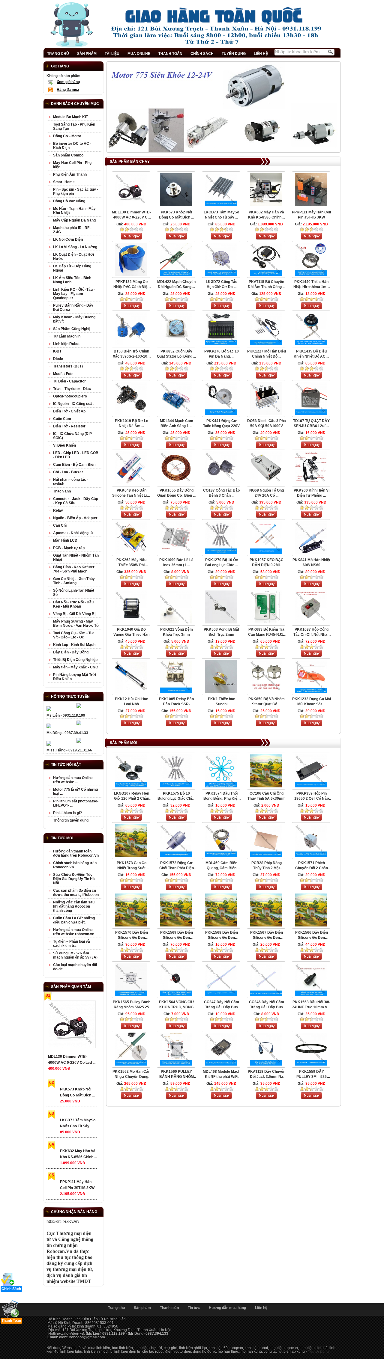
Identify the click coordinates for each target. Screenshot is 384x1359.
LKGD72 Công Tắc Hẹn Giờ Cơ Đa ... (221, 284)
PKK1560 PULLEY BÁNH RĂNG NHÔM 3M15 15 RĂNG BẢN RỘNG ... (176, 1074)
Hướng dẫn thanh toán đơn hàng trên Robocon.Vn (76, 853)
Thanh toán (169, 1308)
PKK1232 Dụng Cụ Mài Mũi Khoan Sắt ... (311, 701)
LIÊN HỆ (261, 53)
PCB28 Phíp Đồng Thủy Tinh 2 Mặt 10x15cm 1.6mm (266, 866)
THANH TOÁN (170, 53)
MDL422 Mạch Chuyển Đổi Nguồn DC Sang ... (176, 284)
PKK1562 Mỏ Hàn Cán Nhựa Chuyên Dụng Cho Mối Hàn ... (131, 1074)
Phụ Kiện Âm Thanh (70, 174)
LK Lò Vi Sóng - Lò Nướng (75, 247)
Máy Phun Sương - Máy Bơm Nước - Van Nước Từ (76, 623)
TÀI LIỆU (112, 53)
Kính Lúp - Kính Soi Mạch (74, 645)
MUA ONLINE (139, 53)
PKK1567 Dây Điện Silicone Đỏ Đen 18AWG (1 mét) (266, 935)
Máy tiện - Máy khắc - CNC (75, 667)
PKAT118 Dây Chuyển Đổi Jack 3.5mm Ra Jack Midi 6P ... (266, 1074)
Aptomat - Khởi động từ (73, 533)
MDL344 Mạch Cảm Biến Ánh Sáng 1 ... (176, 423)
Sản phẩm (142, 1308)
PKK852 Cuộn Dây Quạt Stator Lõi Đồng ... (176, 353)
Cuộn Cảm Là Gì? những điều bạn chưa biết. (74, 920)
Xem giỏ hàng (68, 82)
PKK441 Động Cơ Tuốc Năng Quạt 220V (221, 423)
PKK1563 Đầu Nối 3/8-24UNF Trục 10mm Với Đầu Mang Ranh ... (311, 1005)
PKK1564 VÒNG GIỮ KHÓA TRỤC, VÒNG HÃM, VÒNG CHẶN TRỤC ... (176, 1005)
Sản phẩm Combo (68, 155)
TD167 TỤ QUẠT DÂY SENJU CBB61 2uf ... (311, 423)
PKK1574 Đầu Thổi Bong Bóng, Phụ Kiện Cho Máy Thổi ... (221, 796)
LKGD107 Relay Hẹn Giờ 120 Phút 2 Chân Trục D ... (131, 796)
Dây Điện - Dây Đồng (70, 652)
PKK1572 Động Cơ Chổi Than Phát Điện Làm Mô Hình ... (176, 866)
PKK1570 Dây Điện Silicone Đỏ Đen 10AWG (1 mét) (131, 935)
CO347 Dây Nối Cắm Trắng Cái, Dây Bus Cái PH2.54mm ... (221, 1005)
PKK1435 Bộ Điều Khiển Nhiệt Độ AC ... (311, 353)
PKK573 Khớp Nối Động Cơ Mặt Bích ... (176, 214)
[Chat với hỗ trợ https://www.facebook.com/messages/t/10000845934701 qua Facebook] (78, 707)
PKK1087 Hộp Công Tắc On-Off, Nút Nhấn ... (311, 632)
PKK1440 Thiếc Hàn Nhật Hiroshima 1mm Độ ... (311, 285)
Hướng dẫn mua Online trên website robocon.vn (73, 932)
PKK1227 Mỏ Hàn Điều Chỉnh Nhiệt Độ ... (266, 353)
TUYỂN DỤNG (234, 53)
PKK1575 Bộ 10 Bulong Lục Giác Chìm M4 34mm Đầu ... (176, 796)
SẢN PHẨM (87, 53)
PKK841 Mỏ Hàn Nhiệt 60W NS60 (311, 562)
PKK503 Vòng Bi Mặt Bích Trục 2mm (221, 632)
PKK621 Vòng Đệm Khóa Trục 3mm (176, 632)
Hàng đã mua (68, 90)
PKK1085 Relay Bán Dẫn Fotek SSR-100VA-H (176, 702)
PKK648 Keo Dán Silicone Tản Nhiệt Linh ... (131, 493)
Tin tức (194, 1308)
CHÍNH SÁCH (202, 53)
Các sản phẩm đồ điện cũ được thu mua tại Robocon (76, 892)
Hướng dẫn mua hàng (227, 1308)
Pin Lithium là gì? (67, 813)
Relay (58, 510)
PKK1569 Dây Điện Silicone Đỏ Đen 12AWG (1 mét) (176, 935)
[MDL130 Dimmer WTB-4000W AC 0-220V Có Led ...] (71, 1026)
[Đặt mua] (131, 238)
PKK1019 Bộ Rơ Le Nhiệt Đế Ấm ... (131, 423)
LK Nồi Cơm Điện (68, 239)
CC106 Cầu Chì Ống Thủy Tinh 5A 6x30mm (267, 796)
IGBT (57, 351)
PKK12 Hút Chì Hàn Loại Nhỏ (131, 701)
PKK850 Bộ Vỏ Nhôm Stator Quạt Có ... (266, 701)
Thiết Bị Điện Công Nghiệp (75, 660)
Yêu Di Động (318, 1351)
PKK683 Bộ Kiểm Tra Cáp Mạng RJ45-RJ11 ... (266, 632)
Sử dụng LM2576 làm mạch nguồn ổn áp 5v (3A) (75, 955)
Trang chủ (116, 1308)
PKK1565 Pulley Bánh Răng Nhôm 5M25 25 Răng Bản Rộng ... (131, 1005)
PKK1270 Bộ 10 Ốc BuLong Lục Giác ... (221, 562)
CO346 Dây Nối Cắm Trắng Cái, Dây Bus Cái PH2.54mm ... (266, 1005)
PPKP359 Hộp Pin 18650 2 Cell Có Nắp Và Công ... (311, 796)
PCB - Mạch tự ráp (69, 548)
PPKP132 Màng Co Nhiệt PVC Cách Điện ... (131, 285)
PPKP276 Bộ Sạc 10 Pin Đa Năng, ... (221, 353)
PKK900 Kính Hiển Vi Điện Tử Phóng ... (311, 493)
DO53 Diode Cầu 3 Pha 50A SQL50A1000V (266, 423)
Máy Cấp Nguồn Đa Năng (74, 220)
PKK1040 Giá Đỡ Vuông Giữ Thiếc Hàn (131, 632)
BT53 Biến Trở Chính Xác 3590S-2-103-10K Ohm (131, 354)
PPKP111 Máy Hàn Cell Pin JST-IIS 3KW (311, 214)
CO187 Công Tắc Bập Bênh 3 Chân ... (221, 493)
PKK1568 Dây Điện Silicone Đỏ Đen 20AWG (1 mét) (221, 935)
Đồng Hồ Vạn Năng (69, 201)
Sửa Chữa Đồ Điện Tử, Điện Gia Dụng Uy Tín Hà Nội (74, 879)
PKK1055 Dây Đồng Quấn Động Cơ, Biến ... (176, 493)
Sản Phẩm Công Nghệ (71, 329)
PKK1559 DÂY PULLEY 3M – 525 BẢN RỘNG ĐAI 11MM (311, 1074)
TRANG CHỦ (58, 53)
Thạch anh (62, 491)
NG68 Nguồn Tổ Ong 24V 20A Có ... (266, 493)
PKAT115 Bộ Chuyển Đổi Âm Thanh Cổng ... (266, 284)
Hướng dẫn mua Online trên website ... (73, 780)
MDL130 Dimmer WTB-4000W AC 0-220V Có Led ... (131, 215)
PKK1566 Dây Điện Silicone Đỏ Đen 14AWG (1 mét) (311, 935)
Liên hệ (261, 1308)
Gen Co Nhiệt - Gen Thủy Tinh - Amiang (74, 581)
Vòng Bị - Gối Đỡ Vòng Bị (74, 614)
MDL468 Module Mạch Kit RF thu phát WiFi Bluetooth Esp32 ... (221, 1074)
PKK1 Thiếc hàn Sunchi (221, 701)
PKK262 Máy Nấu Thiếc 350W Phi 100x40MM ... (131, 563)
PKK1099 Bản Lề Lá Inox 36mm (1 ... (176, 562)
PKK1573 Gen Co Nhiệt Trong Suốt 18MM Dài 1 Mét (131, 866)
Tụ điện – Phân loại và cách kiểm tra (71, 943)
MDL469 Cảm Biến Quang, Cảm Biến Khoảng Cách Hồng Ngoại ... (221, 866)
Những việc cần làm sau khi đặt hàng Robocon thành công (73, 906)
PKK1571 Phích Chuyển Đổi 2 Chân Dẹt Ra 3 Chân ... (311, 866)
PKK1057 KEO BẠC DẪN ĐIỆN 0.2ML (267, 562)
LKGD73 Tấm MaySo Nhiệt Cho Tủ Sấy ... (221, 214)
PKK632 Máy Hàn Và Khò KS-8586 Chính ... (266, 214)
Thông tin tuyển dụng (70, 820)
